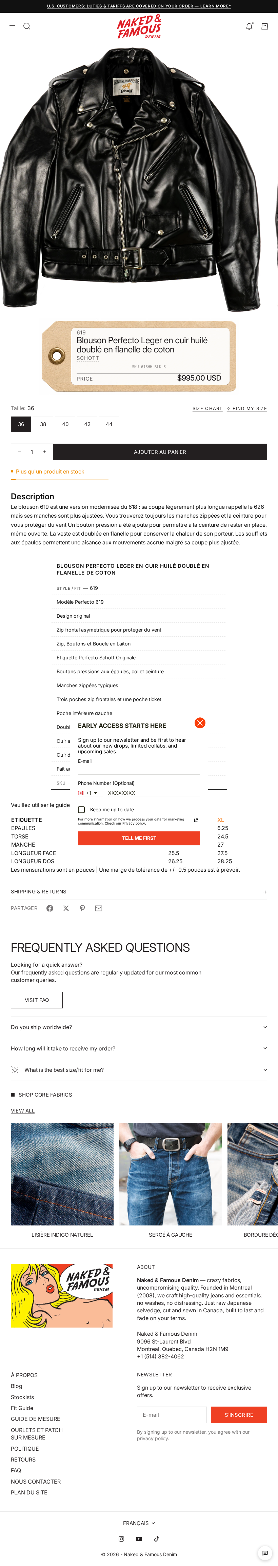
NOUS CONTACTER (36, 1481)
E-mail (85, 761)
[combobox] (90, 793)
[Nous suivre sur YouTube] (139, 1538)
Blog (16, 1386)
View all (23, 1110)
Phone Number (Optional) (106, 783)
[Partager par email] (99, 908)
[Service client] (265, 1553)
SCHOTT (88, 358)
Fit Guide (22, 1408)
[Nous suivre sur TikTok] (156, 1538)
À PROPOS (24, 1375)
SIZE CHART (208, 408)
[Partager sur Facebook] (50, 908)
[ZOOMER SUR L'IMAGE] (251, 299)
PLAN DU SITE (29, 1492)
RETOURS (23, 1459)
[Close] (200, 723)
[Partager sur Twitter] (66, 908)
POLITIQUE (25, 1448)
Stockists (22, 1397)
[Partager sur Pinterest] (82, 908)
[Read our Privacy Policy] (196, 820)
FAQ (16, 1470)
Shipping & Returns (38, 891)
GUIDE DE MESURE (35, 1418)
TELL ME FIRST (139, 838)
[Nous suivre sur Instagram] (121, 1538)
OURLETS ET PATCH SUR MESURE (37, 1434)
